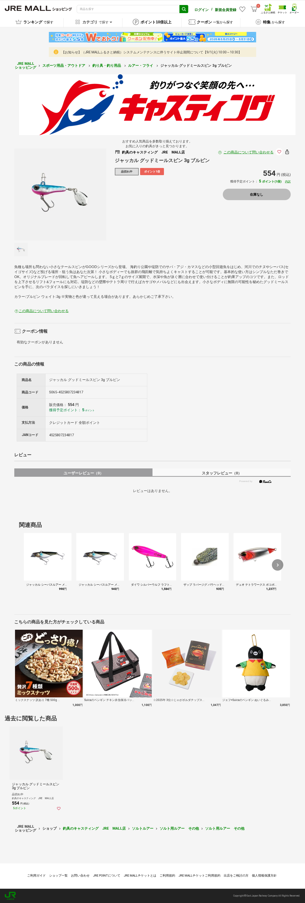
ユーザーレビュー (83, 473)
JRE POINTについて (106, 875)
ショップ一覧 (58, 875)
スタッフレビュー (222, 473)
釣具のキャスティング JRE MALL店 (94, 828)
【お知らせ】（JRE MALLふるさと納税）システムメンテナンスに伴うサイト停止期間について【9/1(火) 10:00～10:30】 (151, 52)
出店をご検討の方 (236, 875)
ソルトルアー (142, 828)
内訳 (288, 181)
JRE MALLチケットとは (140, 875)
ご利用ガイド (36, 875)
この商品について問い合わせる (249, 152)
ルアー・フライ (141, 65)
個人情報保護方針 (264, 875)
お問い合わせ (80, 875)
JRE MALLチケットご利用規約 (199, 875)
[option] (60, 194)
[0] (254, 9)
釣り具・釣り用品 (107, 65)
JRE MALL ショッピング (25, 65)
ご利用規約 (167, 875)
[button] (278, 565)
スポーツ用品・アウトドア (64, 65)
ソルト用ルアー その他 (179, 828)
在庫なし (256, 194)
